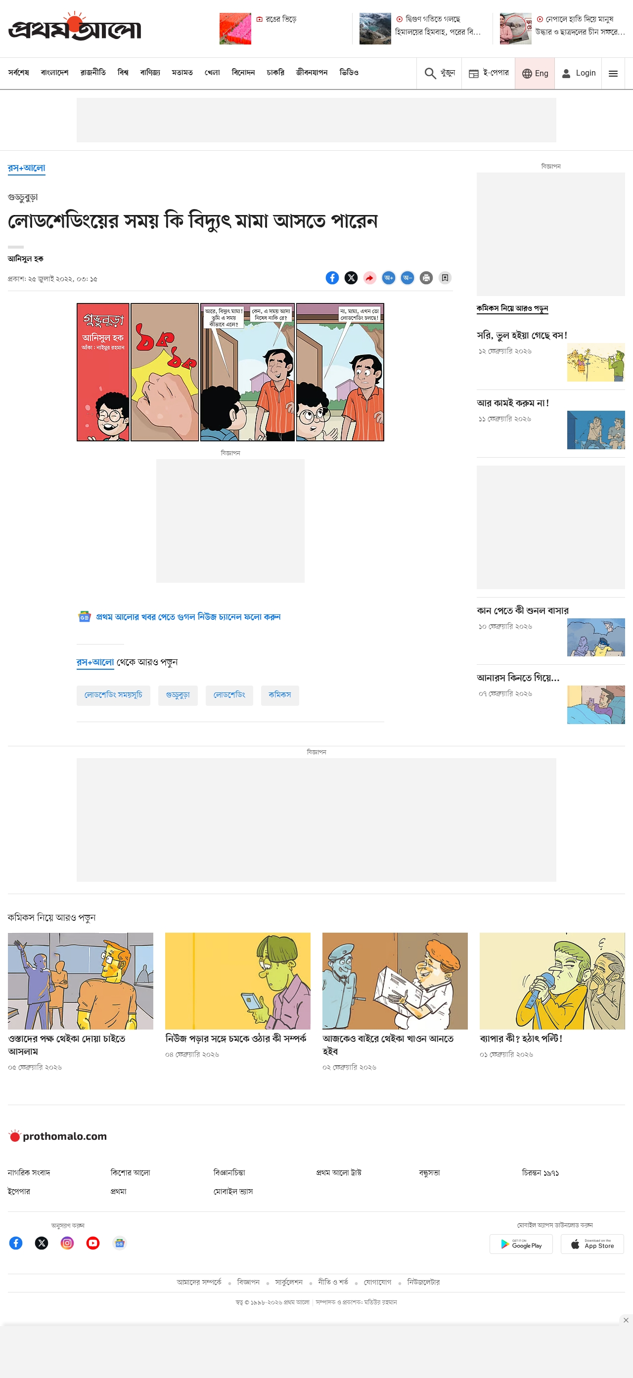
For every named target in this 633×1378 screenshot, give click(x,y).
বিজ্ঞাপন (248, 1283)
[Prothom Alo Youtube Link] (98, 1244)
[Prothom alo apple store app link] (592, 1245)
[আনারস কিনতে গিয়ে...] (596, 705)
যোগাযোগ (378, 1283)
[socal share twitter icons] (352, 283)
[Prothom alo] (74, 28)
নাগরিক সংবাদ (29, 1173)
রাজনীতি (93, 73)
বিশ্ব (123, 73)
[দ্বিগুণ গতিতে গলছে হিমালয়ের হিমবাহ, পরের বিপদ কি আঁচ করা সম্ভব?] (375, 28)
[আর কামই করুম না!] (596, 430)
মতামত (182, 73)
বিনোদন (243, 73)
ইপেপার (19, 1192)
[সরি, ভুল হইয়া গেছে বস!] (596, 362)
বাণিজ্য (150, 73)
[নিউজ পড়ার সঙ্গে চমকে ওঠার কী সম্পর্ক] (238, 981)
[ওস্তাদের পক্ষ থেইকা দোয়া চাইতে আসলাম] (80, 981)
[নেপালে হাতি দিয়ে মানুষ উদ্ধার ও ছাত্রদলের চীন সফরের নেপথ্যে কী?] (516, 28)
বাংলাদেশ (55, 73)
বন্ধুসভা (429, 1173)
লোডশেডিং (229, 695)
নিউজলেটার (423, 1283)
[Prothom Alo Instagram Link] (72, 1244)
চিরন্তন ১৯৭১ (540, 1173)
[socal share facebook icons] (333, 283)
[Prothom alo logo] (57, 1140)
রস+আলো (26, 168)
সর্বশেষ (18, 73)
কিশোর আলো (130, 1173)
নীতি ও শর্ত (333, 1283)
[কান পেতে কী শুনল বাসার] (596, 637)
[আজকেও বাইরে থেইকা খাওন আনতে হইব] (395, 981)
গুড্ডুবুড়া (178, 695)
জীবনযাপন (312, 73)
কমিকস (280, 695)
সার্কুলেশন (289, 1283)
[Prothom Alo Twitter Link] (46, 1244)
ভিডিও (349, 73)
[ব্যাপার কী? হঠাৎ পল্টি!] (552, 981)
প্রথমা (119, 1192)
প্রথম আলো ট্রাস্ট (339, 1173)
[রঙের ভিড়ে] (235, 28)
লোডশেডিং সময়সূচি (113, 695)
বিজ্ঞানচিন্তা (229, 1173)
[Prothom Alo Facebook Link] (21, 1244)
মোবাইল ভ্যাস (233, 1192)
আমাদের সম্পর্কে (199, 1283)
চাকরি (275, 73)
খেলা (212, 73)
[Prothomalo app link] (521, 1245)
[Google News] (120, 1244)
